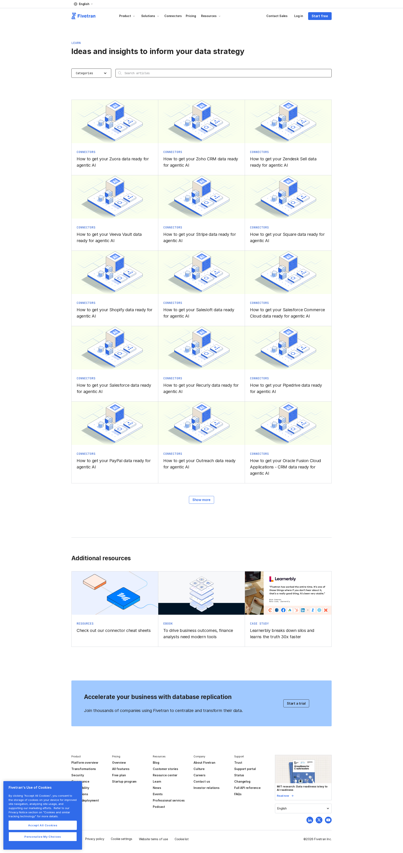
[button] (83, 4)
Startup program (124, 781)
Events (158, 794)
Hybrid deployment (85, 800)
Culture (199, 769)
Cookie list (182, 839)
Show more (201, 500)
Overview (119, 762)
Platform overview (84, 762)
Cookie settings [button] (121, 839)
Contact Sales (277, 16)
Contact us (202, 781)
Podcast (159, 806)
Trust (238, 762)
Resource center (165, 775)
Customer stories (165, 769)
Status (239, 775)
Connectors (173, 16)
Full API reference (247, 788)
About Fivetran (204, 762)
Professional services (169, 800)
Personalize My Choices (42, 836)
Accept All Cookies (43, 825)
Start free (320, 16)
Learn (157, 781)
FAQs (237, 794)
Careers (199, 775)
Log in (298, 16)
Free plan (119, 775)
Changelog (242, 781)
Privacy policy (94, 839)
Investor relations (207, 788)
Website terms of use (153, 839)
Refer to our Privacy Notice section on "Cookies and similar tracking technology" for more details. (39, 812)
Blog (156, 762)
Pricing (191, 16)
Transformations (83, 769)
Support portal (245, 769)
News (157, 788)
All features (121, 769)
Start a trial (296, 703)
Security (77, 775)
